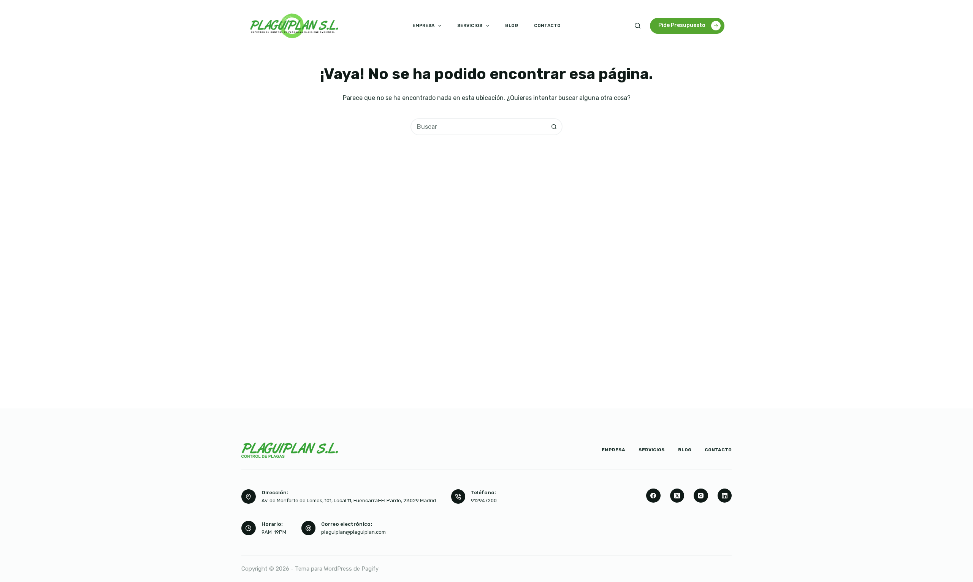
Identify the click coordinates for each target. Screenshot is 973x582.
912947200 (484, 500)
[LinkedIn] (725, 496)
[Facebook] (653, 496)
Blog (511, 25)
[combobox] (478, 126)
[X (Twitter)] (677, 496)
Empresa (423, 25)
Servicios (469, 25)
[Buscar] (637, 25)
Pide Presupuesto (681, 25)
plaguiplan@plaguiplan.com (353, 532)
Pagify (370, 568)
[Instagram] (701, 496)
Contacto (547, 25)
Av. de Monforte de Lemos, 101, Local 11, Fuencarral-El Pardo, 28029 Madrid (348, 500)
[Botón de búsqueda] (554, 126)
